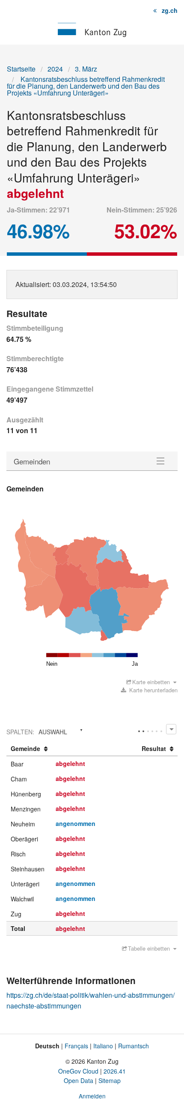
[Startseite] (92, 29)
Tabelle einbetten (149, 948)
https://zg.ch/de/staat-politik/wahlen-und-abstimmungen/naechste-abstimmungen (90, 1000)
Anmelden (92, 1096)
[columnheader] (29, 749)
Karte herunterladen (153, 690)
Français (76, 1045)
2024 (55, 69)
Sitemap (109, 1080)
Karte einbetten (151, 682)
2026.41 (115, 1071)
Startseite (21, 69)
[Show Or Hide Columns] (171, 729)
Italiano (103, 1045)
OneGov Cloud (78, 1071)
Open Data (78, 1080)
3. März (86, 69)
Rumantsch (133, 1045)
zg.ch (170, 10)
